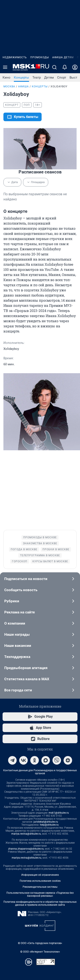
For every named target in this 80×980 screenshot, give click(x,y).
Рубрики (11, 601)
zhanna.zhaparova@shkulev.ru (26, 848)
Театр (36, 77)
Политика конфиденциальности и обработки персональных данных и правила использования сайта (40, 903)
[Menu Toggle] (5, 67)
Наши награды (17, 634)
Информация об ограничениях (40, 874)
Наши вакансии (17, 645)
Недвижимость (15, 57)
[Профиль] (75, 67)
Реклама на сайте (19, 612)
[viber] (56, 760)
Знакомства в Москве (40, 543)
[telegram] (12, 760)
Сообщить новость (20, 590)
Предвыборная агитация (26, 668)
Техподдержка (17, 657)
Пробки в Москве (55, 549)
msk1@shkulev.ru (59, 812)
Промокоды (39, 57)
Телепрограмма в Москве (40, 555)
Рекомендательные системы (40, 886)
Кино (6, 77)
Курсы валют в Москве (50, 561)
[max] (45, 760)
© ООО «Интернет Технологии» (40, 951)
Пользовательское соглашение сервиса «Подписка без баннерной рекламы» (40, 894)
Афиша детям (63, 57)
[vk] (23, 760)
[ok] (34, 760)
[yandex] (68, 760)
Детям (49, 77)
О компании (14, 623)
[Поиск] (54, 67)
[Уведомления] (65, 67)
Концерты (21, 77)
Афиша (23, 86)
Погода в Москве (24, 549)
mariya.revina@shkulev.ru (26, 833)
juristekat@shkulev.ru (45, 821)
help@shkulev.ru (49, 824)
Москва (9, 86)
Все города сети (18, 690)
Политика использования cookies (40, 880)
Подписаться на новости (25, 579)
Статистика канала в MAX (26, 679)
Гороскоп (19, 561)
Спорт (61, 77)
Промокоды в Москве (40, 537)
